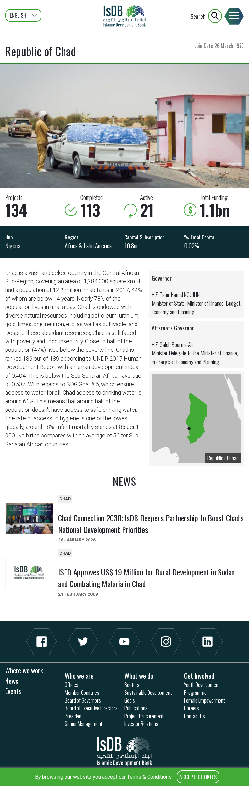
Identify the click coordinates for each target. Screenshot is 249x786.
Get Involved (199, 675)
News (11, 681)
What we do (138, 675)
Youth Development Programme (202, 688)
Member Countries (82, 692)
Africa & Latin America (88, 245)
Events (13, 691)
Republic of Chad (223, 458)
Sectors (131, 685)
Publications (136, 708)
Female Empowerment (204, 700)
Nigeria (12, 245)
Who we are (79, 675)
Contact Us (194, 716)
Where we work (24, 670)
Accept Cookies (198, 777)
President (74, 716)
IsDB (124, 16)
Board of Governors (83, 700)
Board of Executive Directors (91, 708)
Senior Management (83, 724)
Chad (65, 499)
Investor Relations (141, 724)
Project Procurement (144, 716)
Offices (71, 685)
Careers (191, 708)
